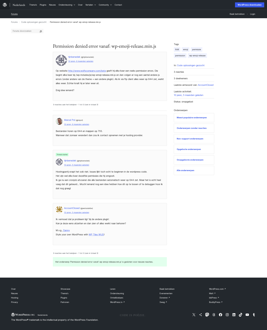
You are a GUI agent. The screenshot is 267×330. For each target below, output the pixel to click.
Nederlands (43, 315)
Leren (112, 289)
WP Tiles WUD (96, 234)
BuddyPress (216, 302)
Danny (66, 230)
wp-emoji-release (197, 55)
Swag (163, 302)
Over (13, 289)
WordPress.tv (117, 302)
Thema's (64, 293)
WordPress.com (217, 289)
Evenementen (166, 293)
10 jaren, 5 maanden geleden (76, 165)
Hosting (14, 297)
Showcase (65, 289)
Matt (212, 293)
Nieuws (14, 293)
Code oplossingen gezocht (33, 22)
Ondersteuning (117, 293)
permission (180, 55)
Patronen (65, 302)
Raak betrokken (167, 289)
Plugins (64, 297)
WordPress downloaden (250, 5)
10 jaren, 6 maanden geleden (80, 61)
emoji (185, 49)
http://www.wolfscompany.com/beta (87, 70)
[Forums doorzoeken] (40, 31)
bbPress (214, 297)
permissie (196, 49)
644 (177, 49)
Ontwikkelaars (116, 297)
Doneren (165, 297)
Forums (14, 14)
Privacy (14, 302)
